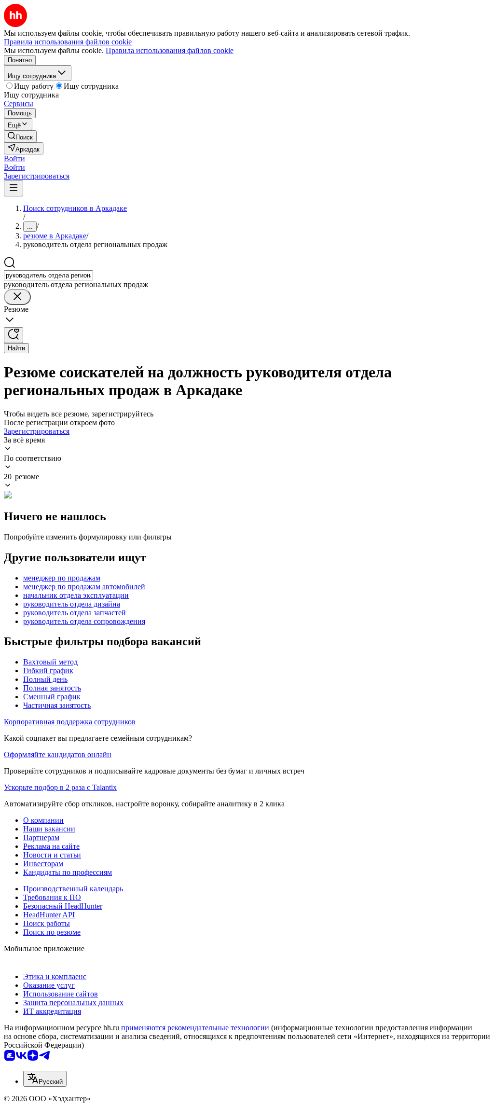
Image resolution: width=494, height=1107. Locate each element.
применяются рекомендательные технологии (195, 1028)
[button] (14, 158)
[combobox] (48, 275)
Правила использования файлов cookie (169, 50)
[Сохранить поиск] (13, 335)
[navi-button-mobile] (13, 188)
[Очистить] (17, 297)
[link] (20, 136)
